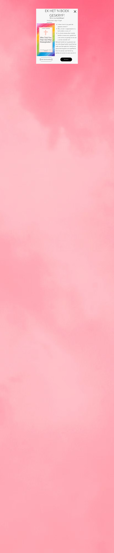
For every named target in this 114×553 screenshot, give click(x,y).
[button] (75, 11)
